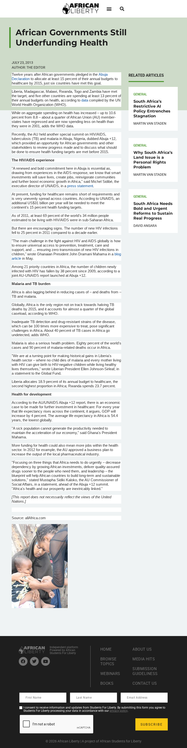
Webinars (110, 673)
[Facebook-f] (23, 661)
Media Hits (143, 659)
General (140, 94)
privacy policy (119, 710)
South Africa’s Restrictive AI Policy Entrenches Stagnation (151, 108)
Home (106, 649)
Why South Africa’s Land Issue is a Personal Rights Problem (153, 159)
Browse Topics (108, 661)
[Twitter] (34, 661)
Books (107, 683)
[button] (109, 9)
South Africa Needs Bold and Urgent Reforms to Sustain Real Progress (153, 211)
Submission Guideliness (145, 671)
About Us (142, 649)
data (84, 100)
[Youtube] (45, 661)
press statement (80, 186)
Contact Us (144, 683)
